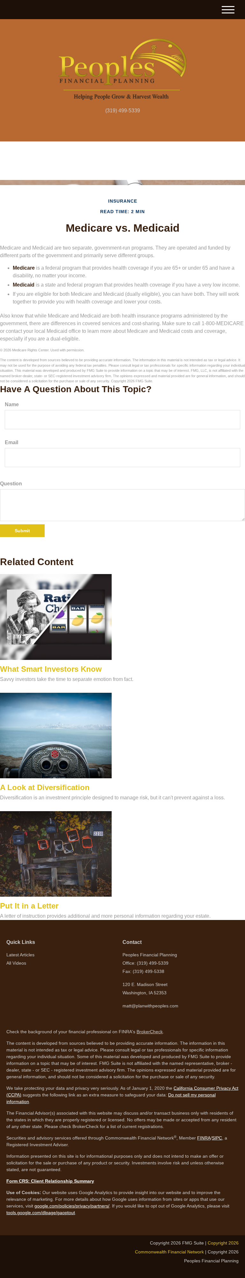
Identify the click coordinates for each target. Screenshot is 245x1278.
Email (11, 442)
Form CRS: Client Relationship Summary (50, 1181)
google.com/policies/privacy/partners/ (71, 1205)
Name (12, 404)
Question (11, 483)
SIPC (217, 1137)
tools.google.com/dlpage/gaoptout (40, 1212)
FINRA (204, 1137)
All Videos (16, 963)
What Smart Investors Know (51, 669)
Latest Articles (20, 954)
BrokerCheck (150, 1031)
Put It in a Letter (29, 905)
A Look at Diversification (45, 787)
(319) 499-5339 (122, 110)
